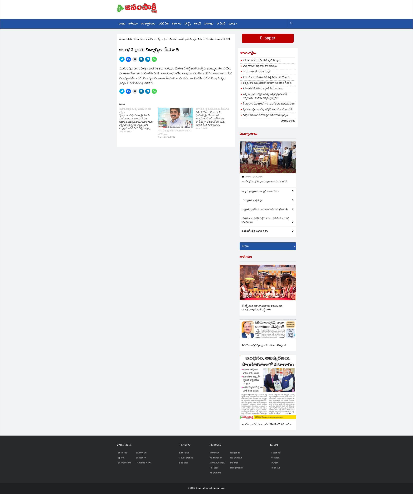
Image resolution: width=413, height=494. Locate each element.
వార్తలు (122, 24)
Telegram (276, 467)
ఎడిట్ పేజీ (164, 24)
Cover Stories (186, 457)
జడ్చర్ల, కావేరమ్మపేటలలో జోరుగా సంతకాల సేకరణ (267, 83)
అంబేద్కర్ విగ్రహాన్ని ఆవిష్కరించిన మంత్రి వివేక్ (264, 182)
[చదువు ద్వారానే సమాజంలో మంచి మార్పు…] (175, 118)
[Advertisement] (237, 9)
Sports (121, 457)
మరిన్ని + (233, 24)
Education (141, 457)
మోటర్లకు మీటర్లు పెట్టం (252, 201)
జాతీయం (133, 24)
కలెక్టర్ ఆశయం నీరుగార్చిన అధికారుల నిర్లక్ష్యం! (265, 115)
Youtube (275, 457)
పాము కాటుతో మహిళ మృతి (257, 72)
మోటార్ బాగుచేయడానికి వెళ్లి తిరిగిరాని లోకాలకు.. (267, 77)
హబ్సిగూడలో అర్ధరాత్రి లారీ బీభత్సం (260, 66)
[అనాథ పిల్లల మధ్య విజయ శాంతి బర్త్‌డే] (138, 121)
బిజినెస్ (197, 24)
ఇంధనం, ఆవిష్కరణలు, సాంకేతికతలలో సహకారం (266, 424)
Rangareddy (236, 467)
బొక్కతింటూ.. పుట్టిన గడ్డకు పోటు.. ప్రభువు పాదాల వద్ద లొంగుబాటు (265, 220)
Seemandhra (124, 462)
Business (122, 452)
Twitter (274, 462)
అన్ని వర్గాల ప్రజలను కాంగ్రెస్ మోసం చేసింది (261, 192)
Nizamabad (236, 457)
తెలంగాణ (176, 24)
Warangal (214, 452)
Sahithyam (141, 452)
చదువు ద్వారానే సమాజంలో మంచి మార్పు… (174, 132)
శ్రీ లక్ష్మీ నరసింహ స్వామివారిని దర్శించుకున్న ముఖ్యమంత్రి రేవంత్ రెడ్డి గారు (262, 308)
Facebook (276, 452)
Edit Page (184, 452)
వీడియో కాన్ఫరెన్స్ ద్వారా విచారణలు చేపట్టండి (264, 345)
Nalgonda (235, 452)
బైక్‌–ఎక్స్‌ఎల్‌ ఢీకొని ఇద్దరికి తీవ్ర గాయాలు (263, 89)
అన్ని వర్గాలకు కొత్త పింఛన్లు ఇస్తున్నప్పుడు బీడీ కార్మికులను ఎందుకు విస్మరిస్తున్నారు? (265, 96)
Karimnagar (216, 457)
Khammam (215, 472)
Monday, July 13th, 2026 (253, 177)
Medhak (234, 462)
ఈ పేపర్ (221, 24)
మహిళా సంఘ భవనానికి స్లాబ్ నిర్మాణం (262, 60)
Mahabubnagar (217, 462)
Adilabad (214, 467)
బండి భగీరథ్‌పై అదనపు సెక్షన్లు (255, 231)
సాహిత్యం (208, 24)
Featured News (143, 462)
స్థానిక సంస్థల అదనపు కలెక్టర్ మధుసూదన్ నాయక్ (267, 110)
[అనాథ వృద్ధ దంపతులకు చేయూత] (215, 119)
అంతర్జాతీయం (148, 24)
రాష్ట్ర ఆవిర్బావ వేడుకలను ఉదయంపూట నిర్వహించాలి (265, 210)
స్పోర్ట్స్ (187, 24)
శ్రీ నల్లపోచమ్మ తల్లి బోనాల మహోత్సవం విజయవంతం (269, 104)
